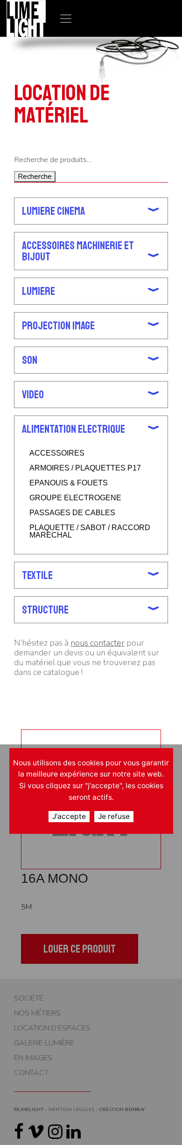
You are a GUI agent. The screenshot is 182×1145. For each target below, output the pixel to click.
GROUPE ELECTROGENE (75, 498)
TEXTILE (37, 575)
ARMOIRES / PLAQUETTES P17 (85, 468)
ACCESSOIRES (56, 453)
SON (29, 360)
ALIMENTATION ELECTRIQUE (73, 429)
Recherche (35, 176)
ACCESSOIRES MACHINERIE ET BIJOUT (78, 251)
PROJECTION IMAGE (58, 325)
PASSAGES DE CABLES (72, 513)
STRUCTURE (45, 609)
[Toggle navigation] (65, 18)
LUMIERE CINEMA (53, 211)
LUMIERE (38, 291)
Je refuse (114, 816)
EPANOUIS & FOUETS (68, 483)
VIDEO (33, 394)
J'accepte (69, 816)
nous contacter (97, 642)
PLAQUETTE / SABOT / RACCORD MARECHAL (89, 531)
